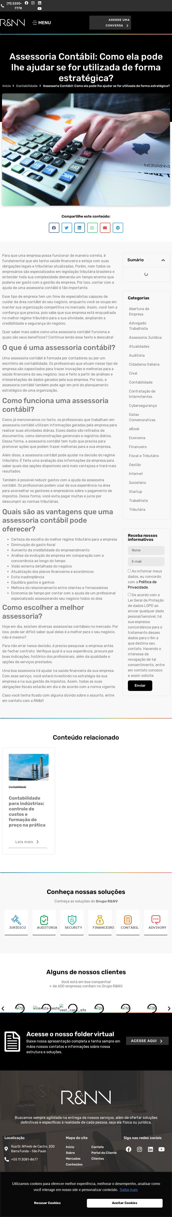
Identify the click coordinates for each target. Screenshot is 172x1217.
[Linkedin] (40, 3)
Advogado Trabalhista (138, 326)
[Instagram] (33, 3)
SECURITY (73, 927)
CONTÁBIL (130, 927)
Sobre (70, 1153)
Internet (136, 474)
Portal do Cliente (104, 1153)
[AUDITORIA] (44, 920)
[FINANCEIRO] (99, 920)
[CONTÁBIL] (127, 920)
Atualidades (139, 346)
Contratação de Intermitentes (142, 394)
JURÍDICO (17, 927)
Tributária (137, 509)
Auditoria (137, 355)
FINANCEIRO (103, 927)
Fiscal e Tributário (144, 456)
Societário (137, 483)
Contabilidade (27, 86)
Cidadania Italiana (144, 364)
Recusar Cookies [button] (47, 1203)
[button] (110, 23)
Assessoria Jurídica (145, 337)
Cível (133, 373)
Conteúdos (74, 1164)
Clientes (97, 1159)
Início (6, 86)
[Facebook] (26, 3)
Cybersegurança (143, 406)
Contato (97, 1147)
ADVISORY (157, 927)
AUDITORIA (47, 927)
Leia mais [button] (24, 842)
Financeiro (138, 447)
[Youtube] (40, 9)
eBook (134, 429)
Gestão (135, 465)
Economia (137, 438)
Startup (135, 492)
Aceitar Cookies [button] (124, 1203)
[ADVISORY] (155, 920)
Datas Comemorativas (142, 417)
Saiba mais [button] (129, 1190)
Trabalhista (138, 500)
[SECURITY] (72, 920)
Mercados (73, 1159)
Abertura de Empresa (139, 311)
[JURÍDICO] (16, 920)
